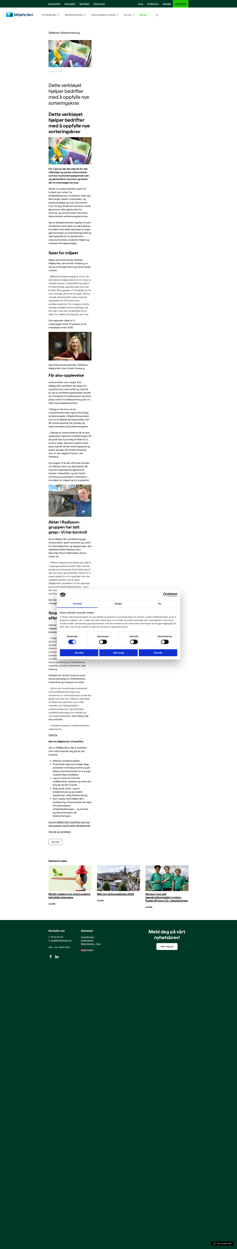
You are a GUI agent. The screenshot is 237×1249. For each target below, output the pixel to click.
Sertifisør (84, 3)
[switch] (103, 642)
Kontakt (167, 3)
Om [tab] (159, 604)
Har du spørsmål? (224, 1243)
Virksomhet (54, 3)
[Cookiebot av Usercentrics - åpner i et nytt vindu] (165, 595)
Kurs (140, 3)
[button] (157, 15)
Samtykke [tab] (77, 604)
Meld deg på (167, 946)
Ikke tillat (79, 653)
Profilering (153, 3)
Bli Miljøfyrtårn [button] (50, 15)
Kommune (99, 3)
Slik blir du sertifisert (60, 831)
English (89, 950)
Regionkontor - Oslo (91, 944)
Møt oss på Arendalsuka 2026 (115, 894)
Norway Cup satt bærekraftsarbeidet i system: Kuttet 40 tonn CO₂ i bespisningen (167, 897)
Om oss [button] (127, 15)
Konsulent (70, 3)
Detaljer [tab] (118, 604)
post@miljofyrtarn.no (61, 940)
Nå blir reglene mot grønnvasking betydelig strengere (69, 895)
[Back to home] (19, 15)
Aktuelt (143, 15)
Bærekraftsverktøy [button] (74, 15)
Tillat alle (158, 653)
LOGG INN (180, 3)
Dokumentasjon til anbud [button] (103, 15)
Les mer (55, 842)
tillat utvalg (118, 653)
